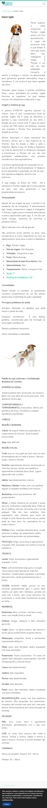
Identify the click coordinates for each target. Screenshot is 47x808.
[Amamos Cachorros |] (7, 3)
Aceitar (6, 804)
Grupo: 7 (10, 273)
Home (4, 11)
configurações (7, 800)
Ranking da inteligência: (19, 277)
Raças (10, 11)
